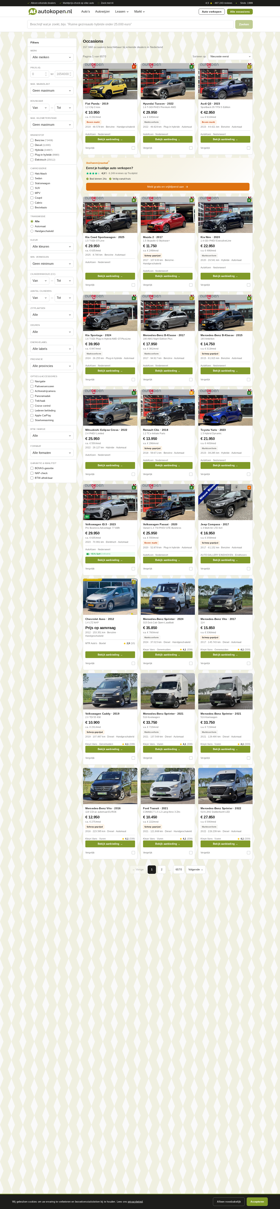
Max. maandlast (40, 84)
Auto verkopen (212, 11)
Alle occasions (240, 11)
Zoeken (244, 24)
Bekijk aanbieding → (110, 139)
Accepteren (257, 1201)
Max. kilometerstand (43, 118)
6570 (179, 869)
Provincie (36, 359)
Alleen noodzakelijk (229, 1201)
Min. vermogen (39, 257)
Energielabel (38, 342)
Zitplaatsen (37, 308)
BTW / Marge (38, 429)
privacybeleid (135, 1201)
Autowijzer (102, 11)
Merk (33, 51)
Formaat (35, 446)
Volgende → (195, 869)
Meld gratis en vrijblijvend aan (165, 186)
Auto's (85, 11)
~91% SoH (100, 554)
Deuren (35, 325)
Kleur (34, 240)
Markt (138, 11)
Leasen (120, 11)
